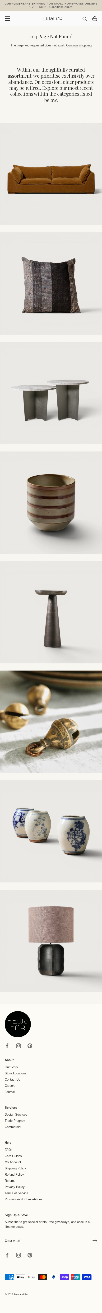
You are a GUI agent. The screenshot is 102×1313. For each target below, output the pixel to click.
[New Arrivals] (51, 283)
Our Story (11, 1067)
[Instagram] (18, 1045)
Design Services (16, 1114)
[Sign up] (95, 1240)
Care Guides (13, 1156)
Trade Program (15, 1121)
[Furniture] (51, 393)
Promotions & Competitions (23, 1199)
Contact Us (12, 1079)
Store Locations (15, 1073)
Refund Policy (14, 1174)
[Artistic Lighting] (51, 941)
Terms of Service (16, 1193)
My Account (13, 1162)
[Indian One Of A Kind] (51, 722)
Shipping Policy (15, 1168)
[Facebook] (7, 1045)
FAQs (9, 1150)
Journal (10, 1092)
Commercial (13, 1127)
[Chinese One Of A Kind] (51, 831)
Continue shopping (79, 45)
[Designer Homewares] (51, 502)
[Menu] (7, 18)
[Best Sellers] (51, 174)
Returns (10, 1181)
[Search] (85, 20)
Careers (10, 1085)
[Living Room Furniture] (51, 612)
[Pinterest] (30, 1045)
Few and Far (21, 1294)
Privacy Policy (15, 1187)
